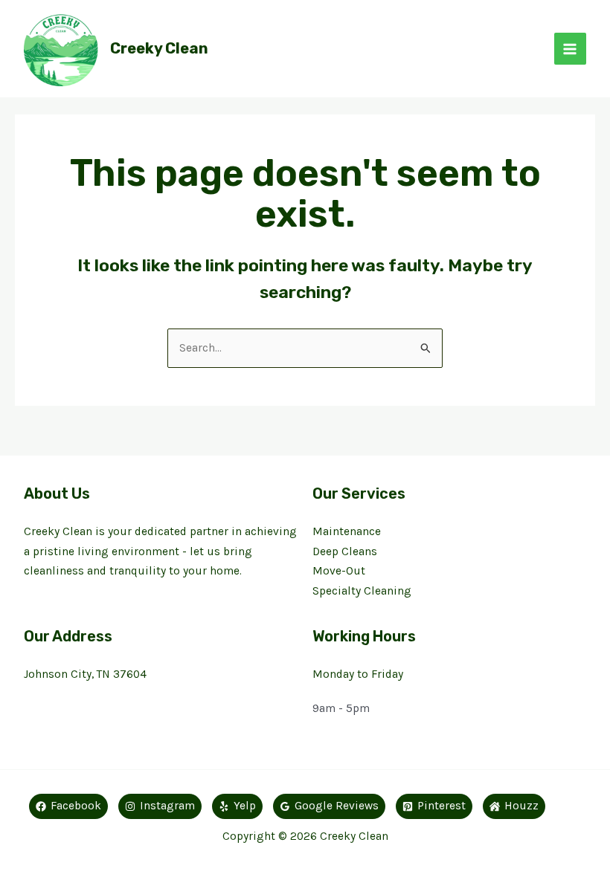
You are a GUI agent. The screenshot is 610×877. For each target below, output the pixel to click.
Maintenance (346, 531)
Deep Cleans (344, 551)
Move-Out (338, 570)
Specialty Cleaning (361, 591)
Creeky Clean (159, 48)
